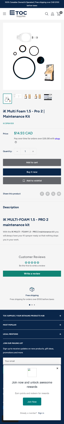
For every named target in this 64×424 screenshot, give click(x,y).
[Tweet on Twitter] (53, 194)
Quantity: (7, 151)
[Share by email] (59, 194)
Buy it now (32, 172)
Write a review (32, 273)
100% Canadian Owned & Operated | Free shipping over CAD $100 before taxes (32, 4)
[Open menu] (4, 14)
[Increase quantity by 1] (33, 151)
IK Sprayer (8, 123)
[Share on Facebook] (42, 194)
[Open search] (46, 14)
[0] (58, 14)
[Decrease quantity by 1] (17, 151)
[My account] (52, 14)
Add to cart (32, 162)
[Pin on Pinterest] (48, 194)
